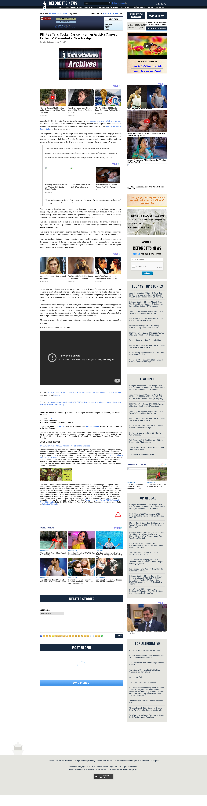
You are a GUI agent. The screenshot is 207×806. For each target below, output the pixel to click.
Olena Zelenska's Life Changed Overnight (53, 277)
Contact (83, 761)
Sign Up (163, 4)
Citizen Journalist (92, 426)
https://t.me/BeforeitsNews (139, 227)
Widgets (155, 761)
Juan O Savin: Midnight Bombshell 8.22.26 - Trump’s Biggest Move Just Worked (146, 312)
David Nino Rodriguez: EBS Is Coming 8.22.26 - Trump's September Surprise (144, 327)
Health (67, 7)
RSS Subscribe (142, 761)
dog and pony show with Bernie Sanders (105, 121)
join (50, 418)
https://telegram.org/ (157, 220)
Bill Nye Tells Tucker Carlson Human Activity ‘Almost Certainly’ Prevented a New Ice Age (84, 392)
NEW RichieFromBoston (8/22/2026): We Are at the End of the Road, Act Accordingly (146, 334)
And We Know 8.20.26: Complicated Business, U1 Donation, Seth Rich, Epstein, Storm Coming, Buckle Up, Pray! (146, 591)
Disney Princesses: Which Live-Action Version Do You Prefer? (146, 161)
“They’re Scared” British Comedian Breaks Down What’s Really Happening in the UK (145, 709)
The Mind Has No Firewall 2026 (141, 455)
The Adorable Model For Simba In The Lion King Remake (80, 277)
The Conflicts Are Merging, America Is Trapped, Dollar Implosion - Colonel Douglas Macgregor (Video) (146, 562)
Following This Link (49, 504)
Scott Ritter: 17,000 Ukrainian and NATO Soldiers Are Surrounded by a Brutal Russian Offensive (146, 516)
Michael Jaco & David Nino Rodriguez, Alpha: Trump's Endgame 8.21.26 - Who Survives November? (146, 525)
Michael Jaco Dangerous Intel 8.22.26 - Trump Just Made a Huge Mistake (147, 346)
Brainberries (48, 192)
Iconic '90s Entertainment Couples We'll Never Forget (106, 277)
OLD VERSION (157, 15)
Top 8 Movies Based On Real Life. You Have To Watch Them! (53, 581)
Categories (160, 7)
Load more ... (81, 682)
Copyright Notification (124, 761)
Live (122, 7)
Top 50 (133, 7)
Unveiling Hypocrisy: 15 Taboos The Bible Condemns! (109, 581)
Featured (52, 7)
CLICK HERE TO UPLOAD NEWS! (156, 29)
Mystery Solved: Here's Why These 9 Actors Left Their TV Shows (146, 632)
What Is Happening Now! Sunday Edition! (145, 340)
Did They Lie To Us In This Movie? (141, 109)
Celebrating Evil (135, 677)
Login (158, 4)
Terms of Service (104, 761)
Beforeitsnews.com (58, 13)
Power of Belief (89, 7)
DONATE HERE (136, 17)
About (51, 761)
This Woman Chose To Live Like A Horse (156, 486)
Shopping (151, 7)
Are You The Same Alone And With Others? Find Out (145, 188)
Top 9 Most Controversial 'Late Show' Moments (81, 186)
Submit (147, 273)
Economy (60, 7)
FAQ (76, 761)
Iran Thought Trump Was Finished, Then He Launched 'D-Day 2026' (146, 570)
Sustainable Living (103, 7)
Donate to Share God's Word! (147, 71)
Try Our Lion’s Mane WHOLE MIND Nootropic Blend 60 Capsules (65, 446)
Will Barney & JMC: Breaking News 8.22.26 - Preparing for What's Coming (146, 319)
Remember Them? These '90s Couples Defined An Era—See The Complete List (80, 582)
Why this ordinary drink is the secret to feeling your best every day (109, 555)
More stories (71, 27)
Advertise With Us (63, 761)
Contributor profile (60, 27)
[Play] (147, 45)
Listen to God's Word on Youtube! (147, 66)
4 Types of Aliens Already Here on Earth (144, 650)
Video (127, 7)
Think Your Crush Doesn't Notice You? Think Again (106, 186)
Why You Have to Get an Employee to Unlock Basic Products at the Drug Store (146, 716)
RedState (56, 395)
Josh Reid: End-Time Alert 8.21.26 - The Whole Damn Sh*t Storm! (144, 553)
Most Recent (141, 7)
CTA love (99, 550)
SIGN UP (136, 254)
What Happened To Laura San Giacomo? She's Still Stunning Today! (146, 134)
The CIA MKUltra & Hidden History (142, 682)
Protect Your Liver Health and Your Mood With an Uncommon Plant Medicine (146, 656)
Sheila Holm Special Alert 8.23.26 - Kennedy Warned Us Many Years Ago (146, 361)
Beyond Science (76, 7)
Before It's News (63, 3)
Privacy (91, 761)
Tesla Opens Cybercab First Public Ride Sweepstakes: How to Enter (144, 671)
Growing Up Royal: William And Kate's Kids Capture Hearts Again (56, 187)
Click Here (60, 426)
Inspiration (115, 7)
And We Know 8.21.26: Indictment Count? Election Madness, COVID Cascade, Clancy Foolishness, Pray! (146, 545)
